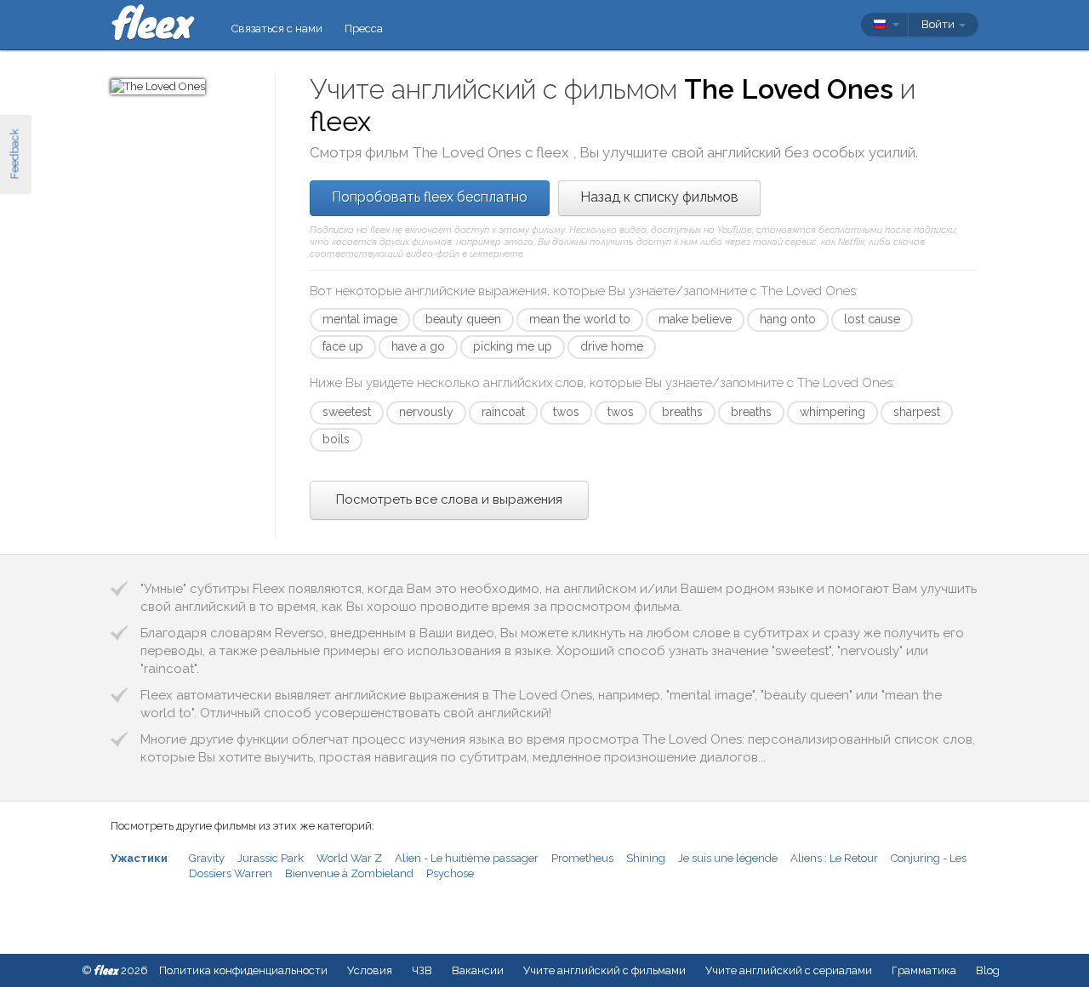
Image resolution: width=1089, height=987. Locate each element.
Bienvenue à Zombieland (349, 873)
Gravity (207, 858)
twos (566, 412)
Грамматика (924, 970)
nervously (426, 412)
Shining (645, 858)
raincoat (503, 412)
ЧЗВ (422, 970)
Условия (369, 970)
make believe (695, 319)
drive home (611, 346)
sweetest (346, 412)
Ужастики (139, 858)
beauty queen (463, 319)
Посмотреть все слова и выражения (449, 499)
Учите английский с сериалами (788, 970)
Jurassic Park (270, 858)
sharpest (916, 412)
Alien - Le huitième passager (467, 858)
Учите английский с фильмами (604, 970)
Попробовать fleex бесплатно (429, 197)
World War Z (349, 858)
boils (336, 439)
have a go (418, 346)
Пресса (364, 28)
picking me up (512, 346)
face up (342, 346)
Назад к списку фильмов (659, 197)
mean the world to (579, 319)
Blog (988, 970)
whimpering (832, 412)
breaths (682, 412)
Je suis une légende (728, 858)
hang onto (788, 319)
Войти (939, 24)
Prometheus (582, 858)
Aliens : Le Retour (834, 858)
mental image (359, 319)
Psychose (450, 873)
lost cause (872, 319)
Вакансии (478, 970)
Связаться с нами (276, 28)
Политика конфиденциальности (243, 970)
